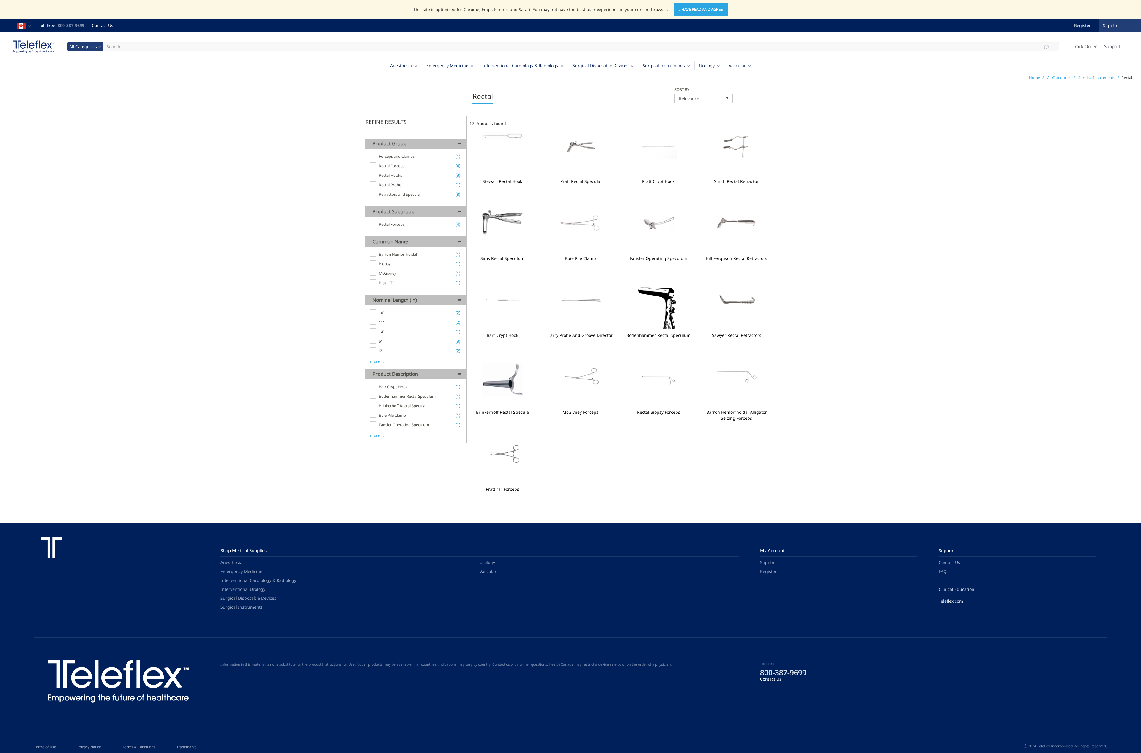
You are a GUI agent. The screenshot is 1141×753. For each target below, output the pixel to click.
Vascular (737, 65)
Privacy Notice (89, 746)
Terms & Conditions (139, 746)
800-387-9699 (71, 25)
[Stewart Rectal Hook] (502, 154)
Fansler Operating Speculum (658, 258)
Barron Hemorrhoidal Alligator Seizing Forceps (737, 415)
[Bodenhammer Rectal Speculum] (658, 307)
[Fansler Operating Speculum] (658, 230)
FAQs (944, 571)
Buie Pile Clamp (580, 258)
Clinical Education (956, 589)
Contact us (501, 664)
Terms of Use (45, 746)
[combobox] (703, 98)
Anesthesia (401, 65)
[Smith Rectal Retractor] (736, 154)
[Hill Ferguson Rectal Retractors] (737, 230)
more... (377, 361)
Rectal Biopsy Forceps (658, 412)
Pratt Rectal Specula (580, 181)
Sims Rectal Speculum (502, 258)
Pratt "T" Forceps (502, 489)
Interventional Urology (242, 589)
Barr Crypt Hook (502, 335)
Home (1034, 77)
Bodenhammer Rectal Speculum (658, 335)
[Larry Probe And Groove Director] (581, 307)
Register (1082, 25)
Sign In (767, 562)
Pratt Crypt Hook (658, 181)
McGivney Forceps (580, 412)
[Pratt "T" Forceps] (502, 461)
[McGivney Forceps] (581, 384)
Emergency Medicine (447, 65)
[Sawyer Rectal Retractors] (737, 307)
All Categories (1059, 77)
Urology (707, 65)
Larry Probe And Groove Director (580, 335)
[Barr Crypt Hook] (502, 307)
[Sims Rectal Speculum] (502, 230)
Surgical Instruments (664, 65)
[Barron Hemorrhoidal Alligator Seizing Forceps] (737, 384)
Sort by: (682, 89)
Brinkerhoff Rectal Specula (502, 412)
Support (1112, 46)
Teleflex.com (951, 601)
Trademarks (186, 746)
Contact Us (102, 25)
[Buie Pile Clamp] (581, 230)
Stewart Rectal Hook (502, 181)
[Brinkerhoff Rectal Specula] (502, 384)
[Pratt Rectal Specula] (580, 154)
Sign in (1110, 25)
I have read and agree (701, 9)
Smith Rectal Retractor (736, 181)
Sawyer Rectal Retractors (736, 335)
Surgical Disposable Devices (600, 65)
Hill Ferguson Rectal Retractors (736, 258)
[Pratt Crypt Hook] (658, 154)
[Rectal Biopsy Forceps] (658, 384)
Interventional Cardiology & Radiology (520, 65)
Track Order (1085, 46)
